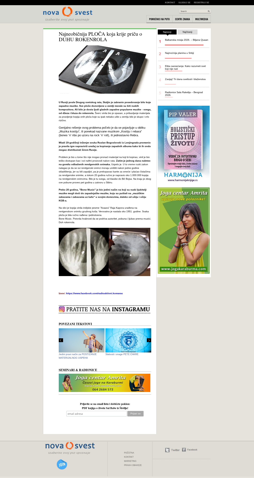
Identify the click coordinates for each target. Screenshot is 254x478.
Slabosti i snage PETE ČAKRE (121, 354)
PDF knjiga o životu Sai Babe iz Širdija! (105, 408)
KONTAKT (129, 457)
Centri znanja (182, 19)
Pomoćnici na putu (159, 19)
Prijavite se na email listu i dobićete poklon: (105, 404)
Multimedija (201, 19)
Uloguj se (184, 2)
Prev (61, 340)
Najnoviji (167, 32)
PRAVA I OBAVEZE (133, 465)
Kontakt (170, 2)
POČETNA (129, 453)
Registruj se (201, 2)
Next (149, 340)
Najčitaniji (187, 32)
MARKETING (130, 461)
